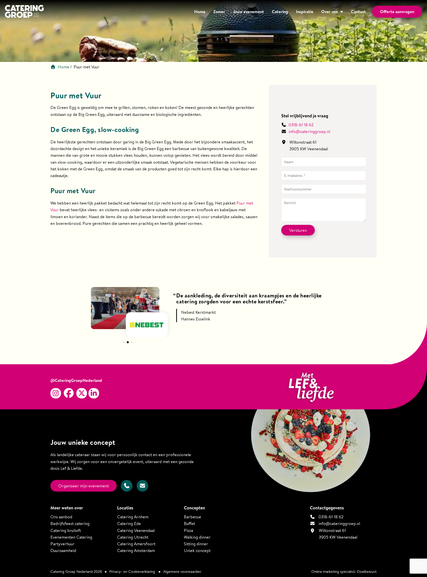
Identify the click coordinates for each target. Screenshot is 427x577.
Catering (280, 11)
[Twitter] (81, 393)
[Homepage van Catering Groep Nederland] (24, 12)
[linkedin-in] (93, 393)
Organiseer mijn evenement (83, 486)
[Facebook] (69, 393)
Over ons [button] (329, 11)
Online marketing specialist (333, 571)
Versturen (298, 230)
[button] (119, 342)
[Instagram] (55, 393)
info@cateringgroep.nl (309, 131)
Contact (358, 11)
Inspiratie (304, 11)
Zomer (219, 11)
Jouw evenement (248, 11)
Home (199, 11)
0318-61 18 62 (301, 125)
